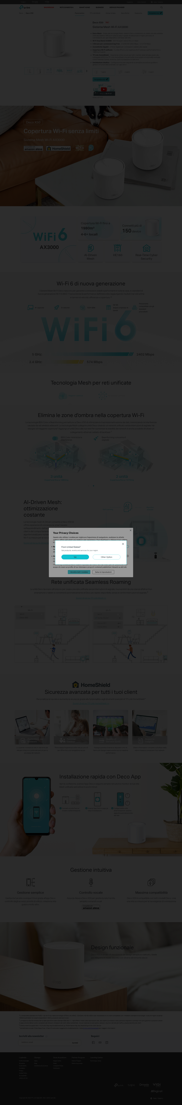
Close (123, 544)
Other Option (106, 557)
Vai (75, 557)
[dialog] (91, 552)
